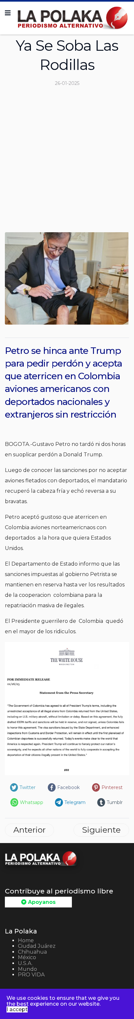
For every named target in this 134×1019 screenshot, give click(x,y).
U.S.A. (25, 963)
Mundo (27, 969)
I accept (17, 1009)
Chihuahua (32, 952)
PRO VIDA (31, 975)
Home (26, 940)
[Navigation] (8, 13)
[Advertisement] (67, 162)
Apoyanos (41, 902)
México (27, 957)
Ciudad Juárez (37, 946)
